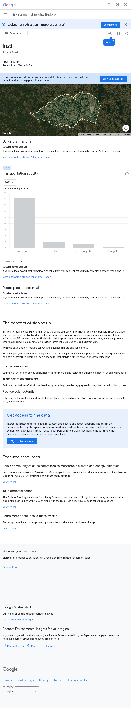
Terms (127, 134)
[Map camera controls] (125, 128)
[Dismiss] (113, 41)
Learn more (9, 481)
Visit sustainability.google (18, 619)
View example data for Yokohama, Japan (27, 156)
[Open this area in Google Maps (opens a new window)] (6, 133)
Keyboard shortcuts (86, 134)
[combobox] (17, 33)
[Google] (10, 669)
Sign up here (10, 567)
